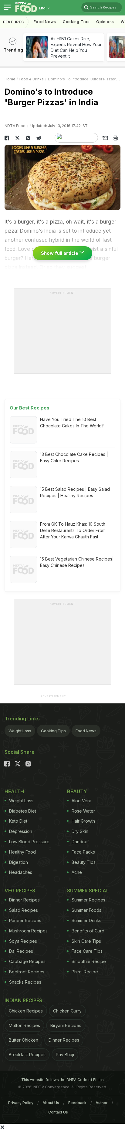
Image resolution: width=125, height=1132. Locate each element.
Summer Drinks (86, 920)
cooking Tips (76, 21)
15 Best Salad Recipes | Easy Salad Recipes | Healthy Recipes (75, 492)
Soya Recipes (23, 941)
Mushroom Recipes (28, 930)
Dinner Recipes (24, 899)
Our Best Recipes (29, 408)
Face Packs (83, 851)
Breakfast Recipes (27, 1054)
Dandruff (80, 841)
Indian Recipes (23, 1000)
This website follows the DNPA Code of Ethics (62, 1079)
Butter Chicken (23, 1040)
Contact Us (58, 1112)
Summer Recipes (88, 899)
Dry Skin (80, 831)
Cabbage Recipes (27, 961)
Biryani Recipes (65, 1025)
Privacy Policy (20, 1102)
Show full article (60, 253)
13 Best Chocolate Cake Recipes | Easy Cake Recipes (74, 457)
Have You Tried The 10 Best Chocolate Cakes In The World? (72, 422)
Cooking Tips (53, 730)
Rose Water (83, 811)
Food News (45, 21)
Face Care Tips (87, 951)
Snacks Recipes (25, 982)
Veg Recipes (20, 891)
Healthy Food (22, 851)
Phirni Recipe (85, 971)
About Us (50, 1102)
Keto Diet (18, 821)
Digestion (18, 862)
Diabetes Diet (22, 811)
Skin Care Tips (86, 941)
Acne (77, 872)
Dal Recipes (21, 951)
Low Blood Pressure (29, 841)
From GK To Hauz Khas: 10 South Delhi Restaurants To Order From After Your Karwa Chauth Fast (73, 530)
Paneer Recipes (25, 920)
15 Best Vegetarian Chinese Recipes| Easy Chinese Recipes (77, 562)
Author (102, 1102)
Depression (20, 831)
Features (13, 22)
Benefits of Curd (88, 930)
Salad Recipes (23, 910)
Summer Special (88, 891)
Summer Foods (86, 910)
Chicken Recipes (26, 1010)
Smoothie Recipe (89, 961)
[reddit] (38, 138)
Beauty (77, 791)
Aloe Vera (81, 800)
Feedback (77, 1102)
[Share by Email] (104, 138)
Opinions (105, 21)
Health (14, 791)
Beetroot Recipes (26, 971)
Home (10, 79)
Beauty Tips (84, 862)
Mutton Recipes (24, 1025)
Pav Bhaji (65, 1054)
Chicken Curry (67, 1010)
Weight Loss (19, 730)
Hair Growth (83, 821)
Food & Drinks (31, 79)
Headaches (20, 872)
